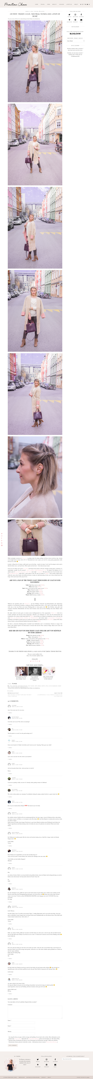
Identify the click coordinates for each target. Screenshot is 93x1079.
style (47, 685)
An (12, 728)
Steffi (13, 867)
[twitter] (80, 4)
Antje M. (14, 888)
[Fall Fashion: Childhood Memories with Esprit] (35, 671)
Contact (43, 1077)
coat (11, 685)
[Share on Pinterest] (16, 683)
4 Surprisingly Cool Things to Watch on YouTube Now (49, 695)
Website (9, 1031)
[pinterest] (85, 4)
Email (9, 1026)
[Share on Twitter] (14, 683)
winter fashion (15, 687)
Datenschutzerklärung (33, 1038)
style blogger (53, 685)
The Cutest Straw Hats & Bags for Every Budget (48, 678)
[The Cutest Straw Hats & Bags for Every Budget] (48, 671)
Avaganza (14, 906)
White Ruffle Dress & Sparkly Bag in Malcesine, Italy (21, 678)
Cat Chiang (15, 789)
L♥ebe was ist (15, 978)
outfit (43, 685)
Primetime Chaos (16, 4)
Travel (43, 4)
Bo (12, 928)
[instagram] (82, 4)
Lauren (14, 777)
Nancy (13, 740)
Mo (12, 943)
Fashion (61, 4)
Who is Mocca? (15, 832)
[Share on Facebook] (12, 683)
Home (36, 4)
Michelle (14, 850)
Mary (13, 751)
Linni (13, 962)
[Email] (87, 4)
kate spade (38, 685)
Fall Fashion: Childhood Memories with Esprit (34, 678)
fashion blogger (22, 685)
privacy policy (17, 1038)
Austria (11, 690)
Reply (10, 712)
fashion (15, 685)
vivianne (14, 705)
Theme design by (83, 1077)
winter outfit (24, 687)
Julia (13, 801)
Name (9, 1020)
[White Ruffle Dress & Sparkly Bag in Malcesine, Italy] (21, 671)
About (76, 4)
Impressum (22, 1077)
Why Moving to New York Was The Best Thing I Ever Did (19, 695)
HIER (47, 638)
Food (48, 4)
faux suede (31, 685)
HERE (47, 573)
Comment (10, 1004)
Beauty (54, 4)
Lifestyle (69, 4)
